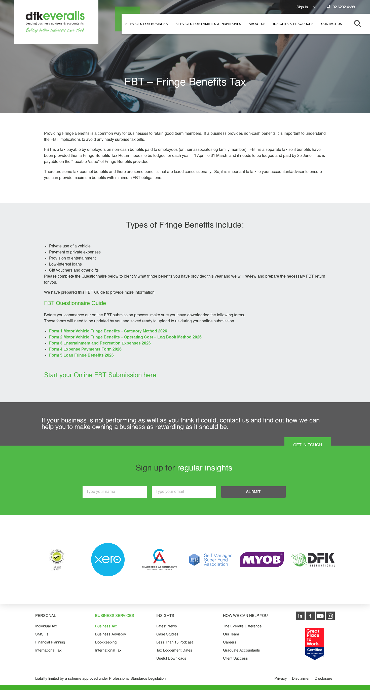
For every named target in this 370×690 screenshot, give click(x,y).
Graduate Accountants (241, 650)
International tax (108, 650)
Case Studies (167, 634)
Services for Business (146, 24)
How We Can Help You (245, 615)
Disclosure (323, 678)
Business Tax (106, 626)
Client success (235, 658)
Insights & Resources (293, 24)
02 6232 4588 (343, 7)
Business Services (114, 615)
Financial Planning (50, 642)
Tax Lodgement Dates (174, 650)
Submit (253, 492)
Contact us (331, 24)
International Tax (48, 650)
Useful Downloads (171, 658)
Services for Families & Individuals (208, 24)
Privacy (280, 678)
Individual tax (46, 626)
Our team (231, 634)
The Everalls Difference (242, 626)
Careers (229, 642)
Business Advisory (110, 634)
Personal (45, 615)
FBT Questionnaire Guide (75, 303)
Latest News (166, 626)
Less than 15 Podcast (174, 642)
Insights (165, 615)
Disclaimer (301, 678)
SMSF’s (42, 634)
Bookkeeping (106, 642)
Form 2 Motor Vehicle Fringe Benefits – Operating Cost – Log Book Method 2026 (125, 337)
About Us (257, 24)
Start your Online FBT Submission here (100, 375)
